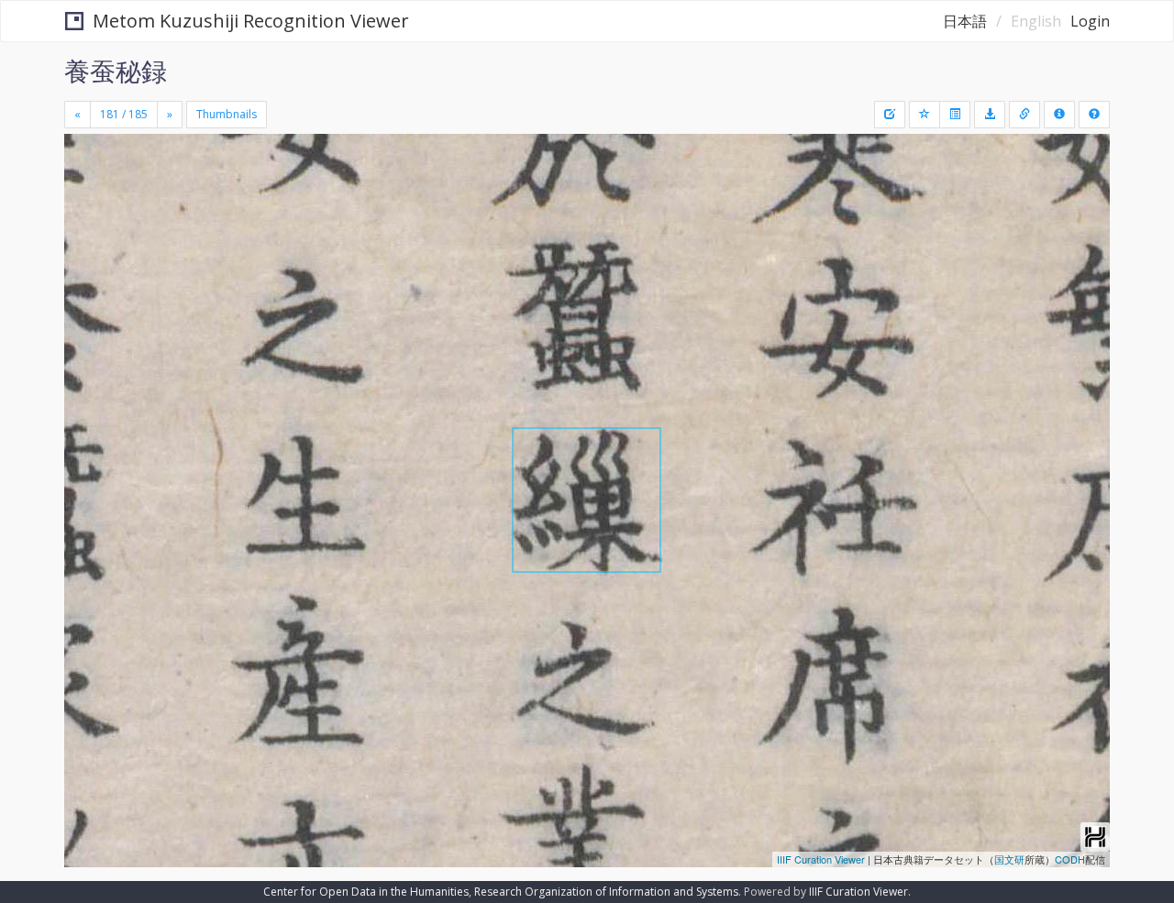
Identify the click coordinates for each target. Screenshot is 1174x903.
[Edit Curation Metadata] (889, 114)
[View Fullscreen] (85, 212)
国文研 (1009, 859)
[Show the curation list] (954, 114)
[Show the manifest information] (1059, 114)
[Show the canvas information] (1024, 114)
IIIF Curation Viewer (821, 859)
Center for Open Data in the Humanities (366, 891)
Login (1090, 21)
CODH (1070, 859)
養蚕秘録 (115, 70)
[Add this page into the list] (924, 114)
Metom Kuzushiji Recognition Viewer (251, 20)
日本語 (965, 21)
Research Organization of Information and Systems (606, 891)
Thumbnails (226, 114)
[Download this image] (989, 114)
